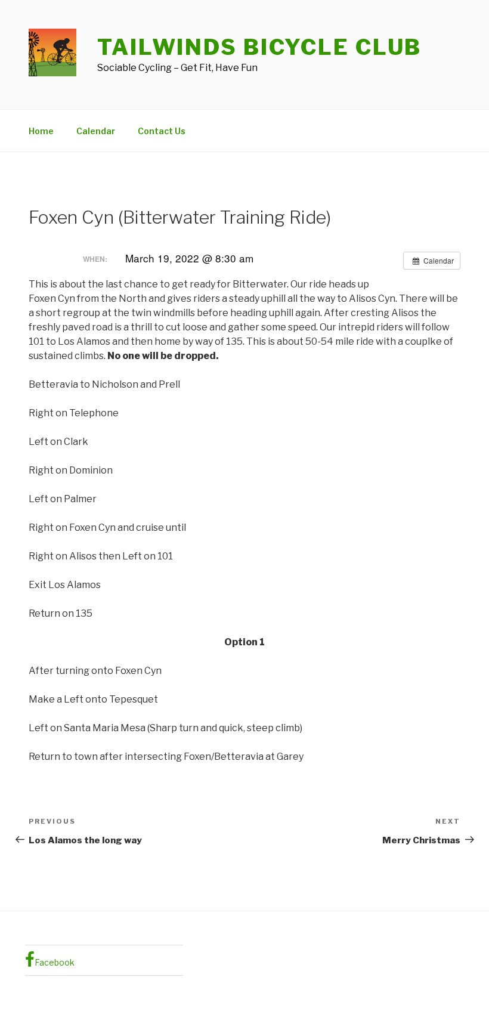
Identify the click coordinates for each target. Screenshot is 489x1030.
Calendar (95, 131)
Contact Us (161, 131)
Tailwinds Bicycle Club (259, 47)
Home (41, 131)
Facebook (55, 962)
